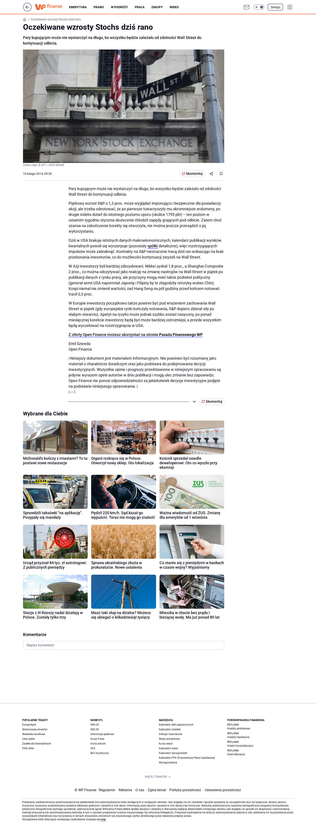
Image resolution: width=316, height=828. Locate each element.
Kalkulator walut (168, 748)
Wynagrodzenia (168, 762)
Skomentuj (194, 174)
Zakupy (157, 7)
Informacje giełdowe (102, 734)
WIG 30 (95, 729)
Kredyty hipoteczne (238, 737)
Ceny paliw (28, 738)
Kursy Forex (97, 738)
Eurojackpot (29, 724)
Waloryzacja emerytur (35, 729)
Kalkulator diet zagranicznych (176, 724)
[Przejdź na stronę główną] (27, 10)
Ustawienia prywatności (222, 790)
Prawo (99, 7)
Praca (139, 7)
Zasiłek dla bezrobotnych (36, 743)
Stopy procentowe (169, 738)
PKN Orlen (28, 748)
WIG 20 (95, 724)
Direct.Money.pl (236, 754)
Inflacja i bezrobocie (170, 734)
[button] (258, 7)
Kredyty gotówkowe (238, 728)
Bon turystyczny (100, 753)
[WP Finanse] (52, 7)
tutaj (103, 819)
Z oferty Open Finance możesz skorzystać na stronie (136, 334)
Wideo (174, 7)
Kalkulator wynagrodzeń (173, 753)
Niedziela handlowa (33, 734)
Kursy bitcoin (98, 743)
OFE (93, 748)
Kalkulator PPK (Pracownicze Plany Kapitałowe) (187, 757)
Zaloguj (275, 7)
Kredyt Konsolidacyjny (240, 745)
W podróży (119, 7)
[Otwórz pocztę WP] (246, 7)
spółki (152, 246)
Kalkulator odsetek (170, 729)
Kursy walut (166, 743)
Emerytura (78, 7)
